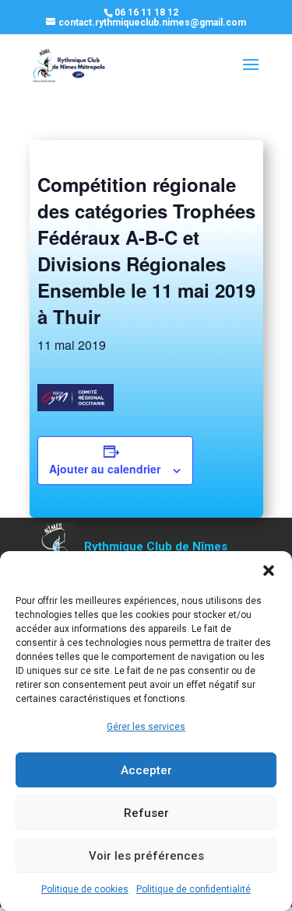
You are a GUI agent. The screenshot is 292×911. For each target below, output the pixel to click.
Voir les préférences (146, 856)
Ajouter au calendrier (104, 468)
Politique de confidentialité (193, 889)
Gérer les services (146, 726)
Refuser (146, 813)
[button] (268, 570)
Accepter (146, 770)
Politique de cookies (84, 889)
